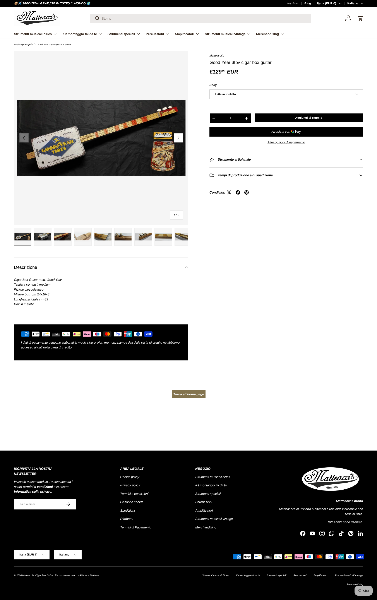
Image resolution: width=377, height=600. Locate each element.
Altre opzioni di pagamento (286, 142)
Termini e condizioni (134, 493)
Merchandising (267, 34)
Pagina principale (23, 44)
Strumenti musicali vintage (225, 34)
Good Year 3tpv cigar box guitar (54, 44)
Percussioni (155, 34)
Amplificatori (184, 34)
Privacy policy (130, 485)
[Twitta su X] (229, 192)
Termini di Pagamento (135, 527)
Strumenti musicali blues (33, 34)
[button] (360, 18)
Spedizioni (127, 510)
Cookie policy (129, 477)
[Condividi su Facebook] (237, 192)
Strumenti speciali (121, 34)
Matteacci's (216, 55)
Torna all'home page (188, 394)
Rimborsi (126, 519)
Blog (307, 3)
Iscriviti (292, 3)
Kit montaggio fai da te (79, 34)
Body (213, 85)
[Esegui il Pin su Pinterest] (246, 192)
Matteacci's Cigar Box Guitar (37, 575)
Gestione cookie (131, 502)
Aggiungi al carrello (308, 117)
